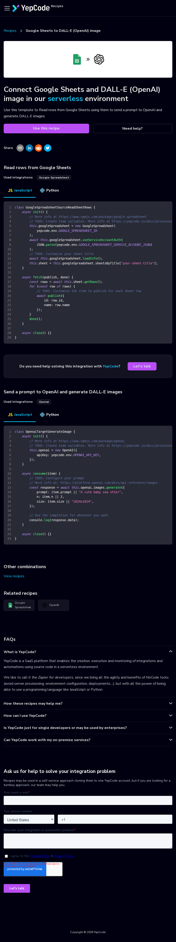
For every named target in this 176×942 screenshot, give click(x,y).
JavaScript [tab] (23, 190)
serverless (65, 99)
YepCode (110, 366)
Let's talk (142, 366)
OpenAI (54, 605)
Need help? (132, 128)
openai (44, 402)
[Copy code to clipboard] (166, 207)
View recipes (14, 576)
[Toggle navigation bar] (7, 8)
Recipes (10, 30)
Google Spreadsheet (23, 605)
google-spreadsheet (54, 177)
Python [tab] (52, 190)
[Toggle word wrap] (158, 207)
